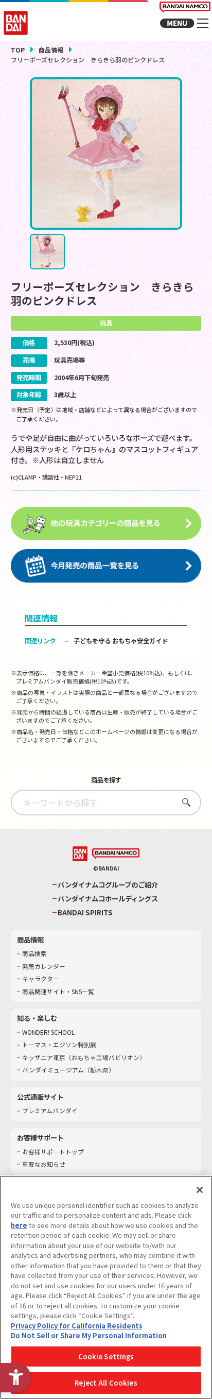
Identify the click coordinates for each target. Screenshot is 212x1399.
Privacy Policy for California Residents (77, 1325)
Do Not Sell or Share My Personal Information (89, 1335)
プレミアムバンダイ (50, 1110)
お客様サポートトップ (53, 1152)
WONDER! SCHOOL (48, 1032)
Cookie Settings (106, 1356)
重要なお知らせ (43, 1164)
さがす (183, 802)
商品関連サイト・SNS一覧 (58, 991)
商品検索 (34, 953)
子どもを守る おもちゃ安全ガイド (121, 640)
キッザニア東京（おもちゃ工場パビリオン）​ (84, 1057)
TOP (18, 49)
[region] (106, 1287)
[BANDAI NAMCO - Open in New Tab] (116, 854)
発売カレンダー (43, 966)
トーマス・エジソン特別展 (59, 1044)
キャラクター (40, 979)
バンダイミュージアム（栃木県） (68, 1070)
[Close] (199, 1190)
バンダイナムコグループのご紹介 (108, 885)
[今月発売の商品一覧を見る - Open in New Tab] (106, 566)
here (19, 1225)
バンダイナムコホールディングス (108, 898)
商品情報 (51, 49)
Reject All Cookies (106, 1383)
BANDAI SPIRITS (85, 912)
